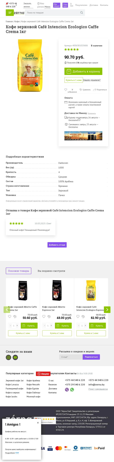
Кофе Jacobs (11, 396)
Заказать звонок (27, 5)
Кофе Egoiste (33, 388)
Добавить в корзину (86, 71)
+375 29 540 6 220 (75, 384)
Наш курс (65, 5)
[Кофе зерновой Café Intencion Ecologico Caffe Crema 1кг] (31, 65)
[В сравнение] (15, 316)
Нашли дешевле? (91, 79)
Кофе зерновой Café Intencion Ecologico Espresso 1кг (90, 310)
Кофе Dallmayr (33, 392)
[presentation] (7, 309)
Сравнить (87, 90)
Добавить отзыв (57, 244)
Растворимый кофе (14, 388)
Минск (47, 6)
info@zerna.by (96, 384)
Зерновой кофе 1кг (15, 380)
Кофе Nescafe (33, 384)
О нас (71, 5)
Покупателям (81, 5)
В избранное (72, 90)
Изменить (92, 113)
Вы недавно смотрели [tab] (51, 270)
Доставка (94, 5)
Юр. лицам (57, 5)
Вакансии (53, 384)
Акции (45, 373)
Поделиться (102, 90)
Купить (31, 325)
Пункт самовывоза (98, 388)
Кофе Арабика (33, 380)
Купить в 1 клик (74, 80)
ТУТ (17, 453)
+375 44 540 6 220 (75, 380)
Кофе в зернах (12, 392)
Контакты (104, 5)
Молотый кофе (33, 396)
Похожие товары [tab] (18, 270)
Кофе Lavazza (12, 384)
